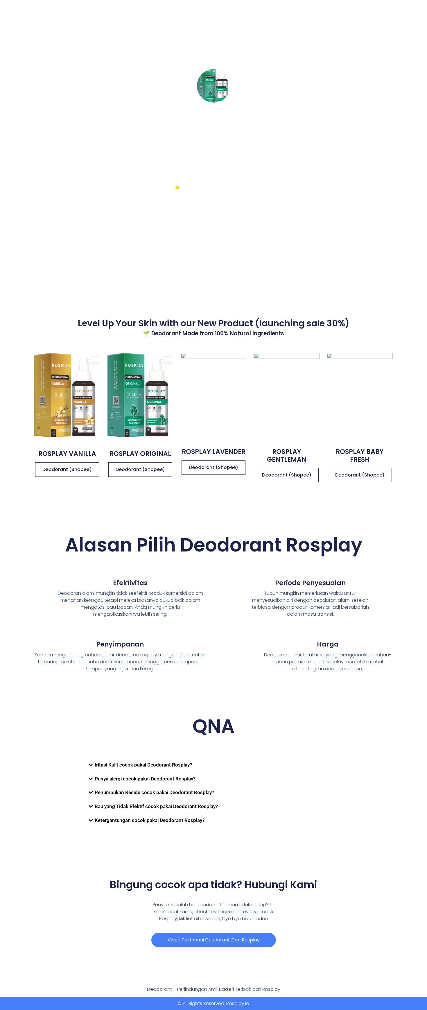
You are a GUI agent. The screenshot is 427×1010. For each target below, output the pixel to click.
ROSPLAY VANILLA (67, 453)
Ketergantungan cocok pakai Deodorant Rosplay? (149, 820)
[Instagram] (204, 142)
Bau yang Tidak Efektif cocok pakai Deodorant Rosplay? (156, 806)
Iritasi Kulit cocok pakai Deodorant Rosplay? (143, 765)
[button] (213, 765)
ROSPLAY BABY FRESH (360, 455)
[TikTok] (188, 142)
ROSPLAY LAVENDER (213, 451)
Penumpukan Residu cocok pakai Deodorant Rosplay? (154, 792)
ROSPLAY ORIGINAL (140, 453)
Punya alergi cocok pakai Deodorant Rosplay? (145, 779)
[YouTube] (222, 142)
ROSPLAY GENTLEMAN (286, 455)
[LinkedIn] (239, 142)
